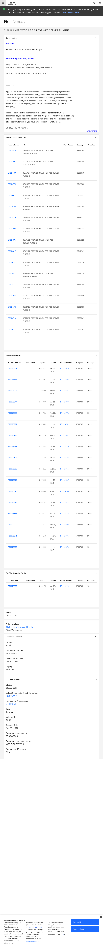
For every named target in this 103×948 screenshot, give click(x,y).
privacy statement (33, 941)
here (62, 934)
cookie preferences (34, 927)
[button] (101, 917)
